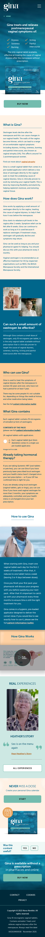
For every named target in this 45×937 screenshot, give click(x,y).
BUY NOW (22, 877)
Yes (25, 848)
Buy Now (22, 104)
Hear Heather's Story (21, 754)
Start (22, 799)
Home (8, 16)
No (34, 848)
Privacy (22, 900)
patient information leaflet (24, 404)
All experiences (22, 768)
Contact (14, 895)
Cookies (30, 895)
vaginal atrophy (28, 162)
